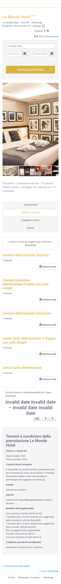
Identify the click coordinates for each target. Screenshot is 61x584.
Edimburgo (48, 577)
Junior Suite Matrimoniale (22, 368)
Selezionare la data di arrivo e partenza (24, 547)
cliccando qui (38, 479)
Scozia (11, 577)
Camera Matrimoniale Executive (27, 313)
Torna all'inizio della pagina (17, 566)
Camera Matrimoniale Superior (26, 255)
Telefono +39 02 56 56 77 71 (17, 26)
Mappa (30, 228)
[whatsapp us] (43, 26)
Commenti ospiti (30, 220)
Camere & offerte (30, 212)
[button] (55, 124)
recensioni (53, 36)
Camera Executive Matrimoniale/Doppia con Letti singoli (25, 284)
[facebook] (44, 31)
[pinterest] (48, 31)
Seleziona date (49, 266)
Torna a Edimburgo (49, 571)
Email (38, 26)
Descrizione (30, 205)
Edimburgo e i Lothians (29, 577)
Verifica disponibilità (30, 69)
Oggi (37, 418)
